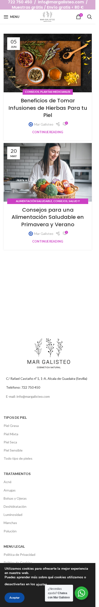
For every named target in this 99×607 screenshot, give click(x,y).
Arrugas (10, 490)
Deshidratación (15, 506)
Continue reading (47, 132)
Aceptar (14, 598)
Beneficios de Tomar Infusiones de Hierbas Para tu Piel (47, 108)
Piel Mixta (11, 434)
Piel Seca (10, 442)
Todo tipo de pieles (18, 458)
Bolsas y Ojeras (15, 498)
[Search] (89, 17)
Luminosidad (13, 515)
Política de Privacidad (19, 554)
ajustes (41, 584)
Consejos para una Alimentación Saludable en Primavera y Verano (48, 217)
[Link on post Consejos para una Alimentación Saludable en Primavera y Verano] (48, 172)
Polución (10, 531)
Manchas (10, 523)
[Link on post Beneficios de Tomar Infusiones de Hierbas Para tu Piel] (48, 63)
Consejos (32, 91)
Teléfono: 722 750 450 (23, 387)
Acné (8, 482)
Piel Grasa (11, 426)
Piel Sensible (13, 450)
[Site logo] (47, 16)
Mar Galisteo (43, 124)
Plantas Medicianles (55, 91)
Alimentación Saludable (34, 201)
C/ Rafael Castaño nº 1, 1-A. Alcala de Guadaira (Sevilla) (46, 378)
